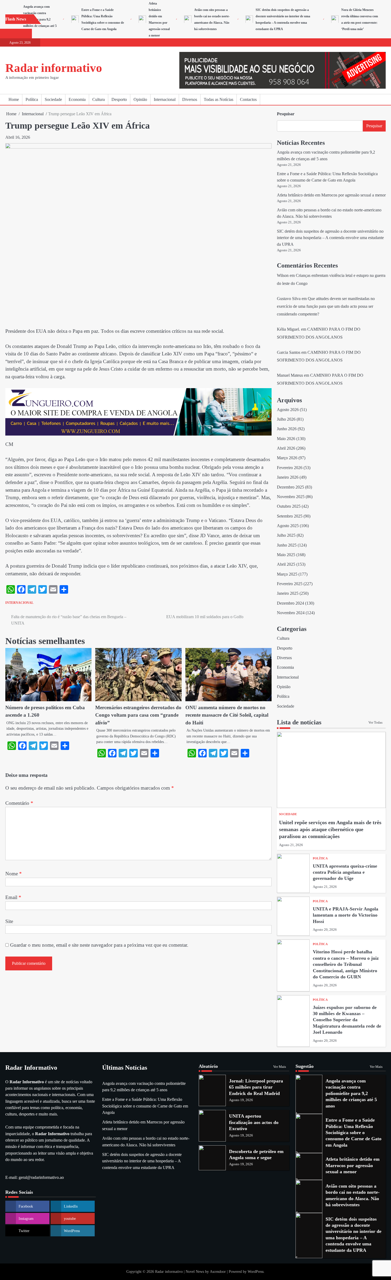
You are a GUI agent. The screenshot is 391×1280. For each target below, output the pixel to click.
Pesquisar (285, 114)
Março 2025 (287, 574)
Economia (77, 99)
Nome (13, 873)
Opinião (140, 99)
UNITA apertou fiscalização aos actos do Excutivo (253, 1122)
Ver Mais (279, 1067)
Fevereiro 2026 (289, 467)
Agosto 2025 (288, 525)
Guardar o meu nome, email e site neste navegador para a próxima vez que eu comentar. (99, 945)
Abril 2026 (286, 448)
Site (9, 921)
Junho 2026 (287, 428)
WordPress (256, 1271)
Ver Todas (375, 722)
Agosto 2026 (288, 409)
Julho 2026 (286, 419)
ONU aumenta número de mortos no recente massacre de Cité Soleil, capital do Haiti (226, 715)
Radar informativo (53, 68)
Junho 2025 (287, 545)
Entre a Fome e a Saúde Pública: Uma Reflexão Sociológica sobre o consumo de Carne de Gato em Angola (145, 1106)
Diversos (189, 99)
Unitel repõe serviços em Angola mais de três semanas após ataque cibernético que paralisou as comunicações (330, 829)
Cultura (98, 99)
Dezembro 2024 (290, 603)
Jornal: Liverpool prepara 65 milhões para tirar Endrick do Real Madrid (256, 1087)
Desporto (119, 99)
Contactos (248, 99)
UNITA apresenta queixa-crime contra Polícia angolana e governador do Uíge (345, 872)
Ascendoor (218, 1271)
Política (32, 99)
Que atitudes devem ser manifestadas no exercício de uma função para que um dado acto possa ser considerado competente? (326, 306)
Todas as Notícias (218, 99)
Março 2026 (287, 458)
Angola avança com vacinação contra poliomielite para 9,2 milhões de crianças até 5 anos (40, 19)
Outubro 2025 (289, 506)
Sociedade (53, 99)
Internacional (165, 99)
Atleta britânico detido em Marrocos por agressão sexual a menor (331, 195)
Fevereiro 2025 (289, 583)
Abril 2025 (286, 564)
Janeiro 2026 (287, 477)
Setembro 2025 (289, 516)
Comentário (19, 803)
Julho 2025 (286, 535)
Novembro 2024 (291, 612)
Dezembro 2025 (290, 487)
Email (13, 897)
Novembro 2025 (291, 496)
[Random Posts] (374, 100)
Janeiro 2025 (287, 593)
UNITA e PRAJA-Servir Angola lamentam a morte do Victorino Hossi (345, 915)
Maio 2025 (286, 554)
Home (14, 99)
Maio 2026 (286, 438)
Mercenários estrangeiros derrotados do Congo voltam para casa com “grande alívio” (138, 715)
